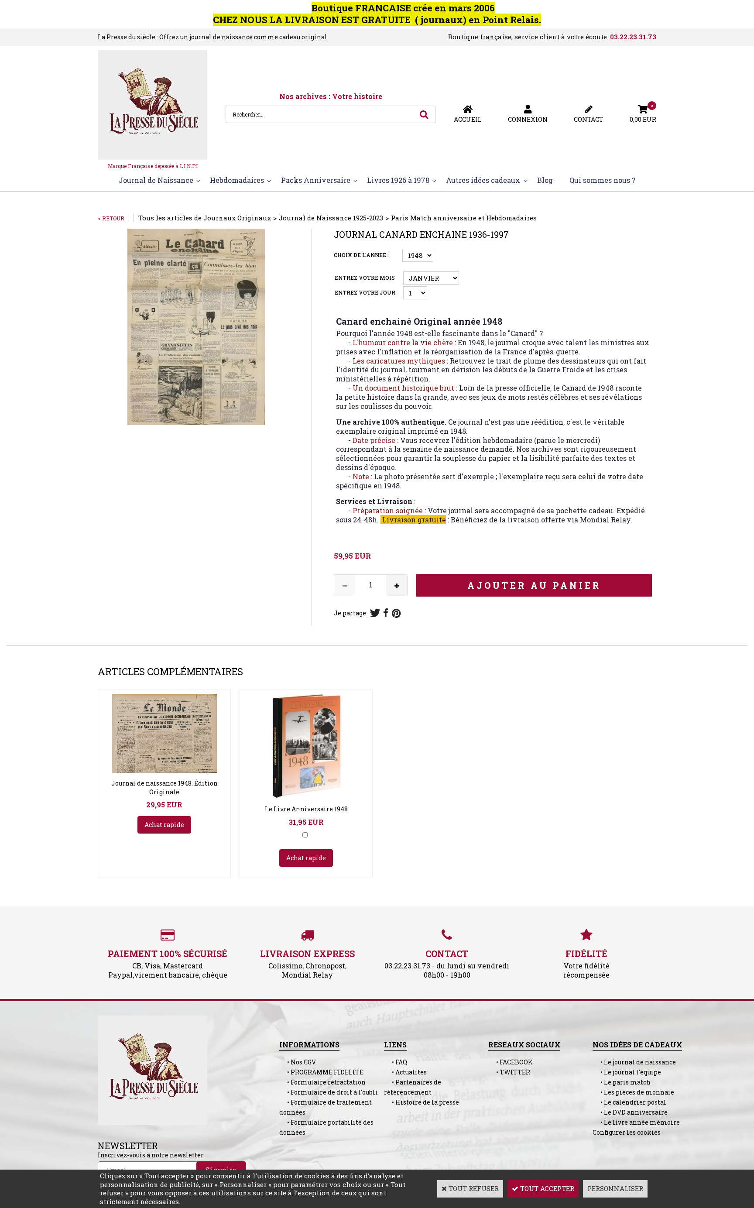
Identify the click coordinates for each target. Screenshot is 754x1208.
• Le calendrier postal (629, 1102)
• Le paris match (622, 1082)
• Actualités (405, 1072)
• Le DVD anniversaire (630, 1112)
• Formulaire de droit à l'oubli (328, 1092)
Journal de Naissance (156, 180)
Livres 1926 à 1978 (398, 180)
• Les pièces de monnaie (633, 1092)
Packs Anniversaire (315, 180)
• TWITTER (509, 1072)
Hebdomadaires (237, 180)
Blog (545, 180)
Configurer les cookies (627, 1132)
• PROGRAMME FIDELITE (321, 1072)
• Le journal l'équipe (627, 1072)
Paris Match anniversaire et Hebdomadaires (464, 217)
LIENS (395, 1044)
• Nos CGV (297, 1062)
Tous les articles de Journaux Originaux (204, 217)
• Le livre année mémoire (636, 1122)
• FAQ (395, 1062)
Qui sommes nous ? (602, 180)
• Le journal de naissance (634, 1062)
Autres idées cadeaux (483, 180)
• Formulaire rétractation (322, 1082)
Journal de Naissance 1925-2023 (331, 217)
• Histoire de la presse (421, 1102)
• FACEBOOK (510, 1062)
